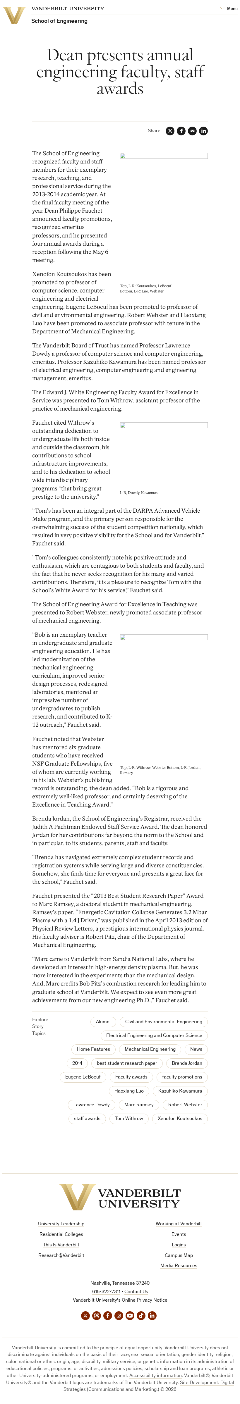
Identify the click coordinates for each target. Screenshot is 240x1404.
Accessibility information (155, 1376)
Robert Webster (185, 1105)
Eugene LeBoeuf (83, 1077)
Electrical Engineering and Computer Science (154, 1035)
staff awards (87, 1119)
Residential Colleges (61, 1234)
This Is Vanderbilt (61, 1245)
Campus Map (179, 1255)
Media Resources (178, 1266)
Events (179, 1234)
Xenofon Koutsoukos (180, 1119)
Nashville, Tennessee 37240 (120, 1283)
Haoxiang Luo (129, 1091)
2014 (77, 1063)
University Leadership (61, 1224)
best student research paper (127, 1063)
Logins (179, 1245)
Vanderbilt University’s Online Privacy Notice (120, 1300)
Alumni (103, 1022)
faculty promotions (182, 1077)
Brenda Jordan (187, 1063)
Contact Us (136, 1292)
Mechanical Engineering (150, 1049)
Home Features (93, 1049)
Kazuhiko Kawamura (180, 1091)
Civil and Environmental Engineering (163, 1022)
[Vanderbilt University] (120, 1197)
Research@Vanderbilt (61, 1255)
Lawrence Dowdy (91, 1105)
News (196, 1049)
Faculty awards (131, 1077)
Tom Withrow (129, 1119)
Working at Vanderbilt (179, 1224)
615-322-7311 (106, 1292)
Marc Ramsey (139, 1105)
